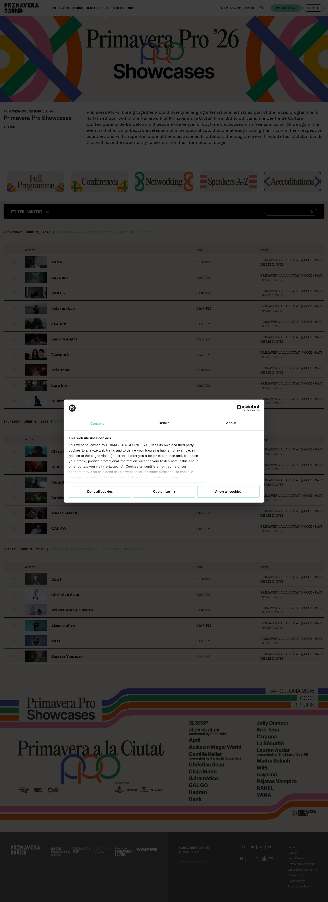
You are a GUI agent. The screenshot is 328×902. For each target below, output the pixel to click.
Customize (161, 491)
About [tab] (231, 423)
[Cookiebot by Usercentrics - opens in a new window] (239, 408)
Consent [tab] (97, 423)
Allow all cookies (228, 491)
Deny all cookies (100, 491)
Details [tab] (164, 423)
